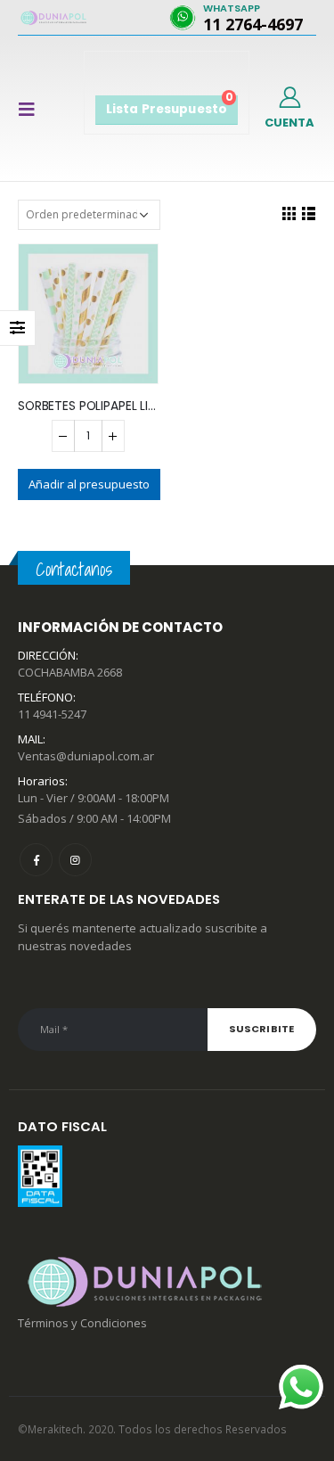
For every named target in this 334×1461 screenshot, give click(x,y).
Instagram (75, 859)
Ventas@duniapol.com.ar (86, 756)
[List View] (308, 213)
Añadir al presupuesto (89, 484)
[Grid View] (289, 213)
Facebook (36, 859)
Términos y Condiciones (82, 1323)
